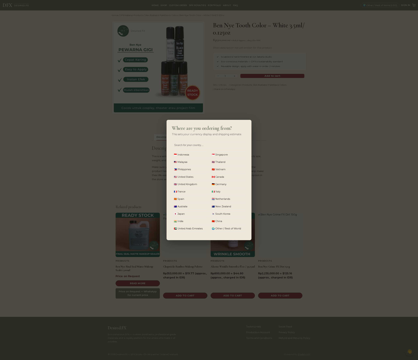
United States (183, 176)
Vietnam (218, 169)
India (178, 221)
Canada (218, 176)
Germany (219, 184)
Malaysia (180, 162)
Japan (179, 213)
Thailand (218, 162)
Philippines (182, 169)
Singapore (220, 154)
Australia (180, 206)
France (179, 191)
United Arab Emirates (188, 228)
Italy (216, 191)
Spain (179, 198)
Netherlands (221, 198)
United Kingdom (185, 184)
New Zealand (221, 206)
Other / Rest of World (226, 228)
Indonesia (181, 154)
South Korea (221, 213)
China (217, 221)
